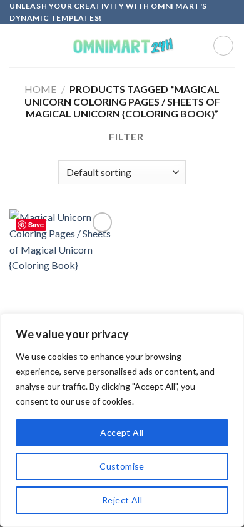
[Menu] (16, 46)
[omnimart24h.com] (122, 46)
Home (40, 89)
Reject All (122, 500)
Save (36, 224)
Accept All (121, 432)
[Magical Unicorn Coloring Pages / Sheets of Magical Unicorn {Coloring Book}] (62, 273)
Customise (122, 466)
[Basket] (223, 46)
